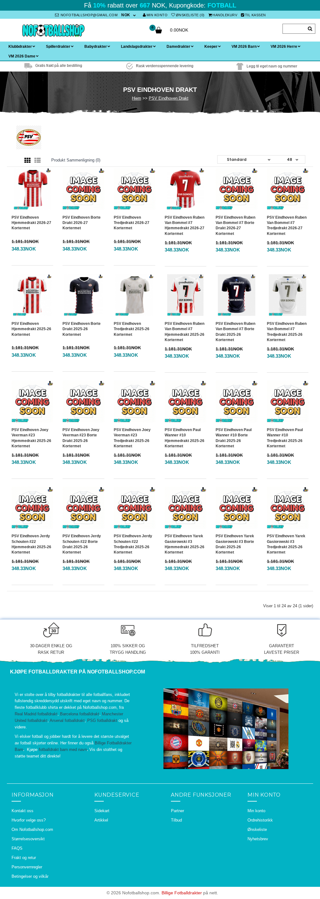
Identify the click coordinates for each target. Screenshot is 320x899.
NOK (125, 15)
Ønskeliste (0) (190, 15)
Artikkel (101, 820)
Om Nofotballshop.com (32, 829)
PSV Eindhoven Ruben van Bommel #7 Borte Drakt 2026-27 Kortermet (235, 225)
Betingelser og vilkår (30, 876)
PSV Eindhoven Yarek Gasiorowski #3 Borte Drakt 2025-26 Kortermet (235, 544)
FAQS (17, 848)
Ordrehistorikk (260, 820)
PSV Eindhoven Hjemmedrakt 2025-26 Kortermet (31, 328)
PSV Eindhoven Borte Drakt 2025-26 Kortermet (81, 328)
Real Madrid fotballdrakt (36, 714)
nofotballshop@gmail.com (88, 15)
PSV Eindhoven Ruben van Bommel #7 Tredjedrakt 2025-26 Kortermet (287, 331)
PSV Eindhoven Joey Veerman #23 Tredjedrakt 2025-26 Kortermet (132, 438)
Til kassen (255, 15)
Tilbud (176, 820)
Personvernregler (27, 867)
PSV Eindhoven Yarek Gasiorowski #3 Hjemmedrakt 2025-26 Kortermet (184, 544)
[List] (37, 160)
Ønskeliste (257, 829)
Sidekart (101, 810)
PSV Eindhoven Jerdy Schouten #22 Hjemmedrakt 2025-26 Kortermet (31, 544)
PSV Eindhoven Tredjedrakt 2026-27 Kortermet (131, 222)
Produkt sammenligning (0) (75, 160)
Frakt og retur (24, 857)
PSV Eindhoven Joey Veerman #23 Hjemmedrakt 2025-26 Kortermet (31, 438)
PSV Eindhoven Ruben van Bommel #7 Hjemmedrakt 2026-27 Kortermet (184, 225)
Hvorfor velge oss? (29, 820)
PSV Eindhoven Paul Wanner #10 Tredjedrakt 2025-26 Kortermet (285, 438)
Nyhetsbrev (258, 839)
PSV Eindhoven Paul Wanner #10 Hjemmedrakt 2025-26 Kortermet (184, 438)
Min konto (157, 15)
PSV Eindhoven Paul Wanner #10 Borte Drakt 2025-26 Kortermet (234, 438)
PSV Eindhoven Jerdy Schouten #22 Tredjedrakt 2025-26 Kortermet (133, 544)
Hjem (136, 98)
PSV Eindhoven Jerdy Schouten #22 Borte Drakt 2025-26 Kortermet (81, 544)
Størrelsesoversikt (28, 839)
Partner (177, 810)
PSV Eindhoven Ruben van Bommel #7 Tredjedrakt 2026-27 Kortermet (287, 225)
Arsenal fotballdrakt (67, 720)
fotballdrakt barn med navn (63, 749)
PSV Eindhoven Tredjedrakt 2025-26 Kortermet (131, 328)
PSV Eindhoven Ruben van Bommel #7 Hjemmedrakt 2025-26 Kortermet (184, 331)
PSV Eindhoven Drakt (168, 98)
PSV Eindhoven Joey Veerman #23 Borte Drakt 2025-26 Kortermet (80, 438)
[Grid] (27, 160)
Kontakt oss (22, 810)
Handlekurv (224, 15)
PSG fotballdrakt (102, 720)
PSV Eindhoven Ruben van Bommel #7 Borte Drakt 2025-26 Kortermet (235, 331)
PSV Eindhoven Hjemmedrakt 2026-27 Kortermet (31, 222)
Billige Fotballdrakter (182, 892)
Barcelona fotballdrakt (79, 714)
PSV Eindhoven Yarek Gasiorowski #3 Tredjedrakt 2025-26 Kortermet (286, 544)
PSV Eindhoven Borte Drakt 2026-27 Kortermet (81, 222)
